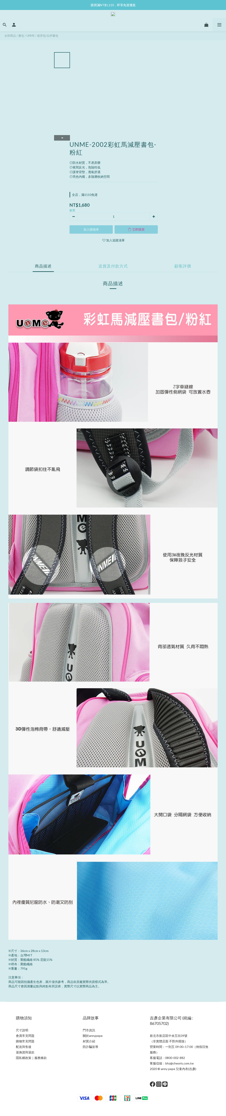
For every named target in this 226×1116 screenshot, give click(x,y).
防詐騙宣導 (90, 1047)
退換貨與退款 (25, 1052)
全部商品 (10, 35)
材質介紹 (89, 1041)
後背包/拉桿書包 (47, 35)
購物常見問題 (25, 1041)
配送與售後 (23, 1047)
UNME (30, 35)
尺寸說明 (22, 1030)
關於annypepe (93, 1036)
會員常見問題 (25, 1036)
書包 (21, 35)
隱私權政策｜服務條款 (31, 1058)
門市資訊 (89, 1030)
